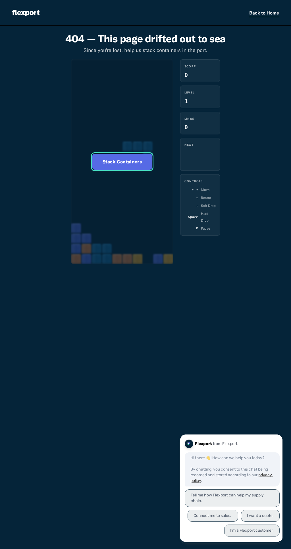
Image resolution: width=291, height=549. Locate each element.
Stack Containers (122, 162)
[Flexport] (26, 12)
